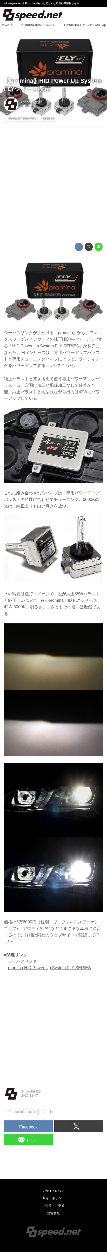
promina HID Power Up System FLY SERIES (49, 968)
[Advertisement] (53, 185)
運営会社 (53, 1213)
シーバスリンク (22, 961)
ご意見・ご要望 (53, 1206)
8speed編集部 (31, 102)
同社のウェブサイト (56, 935)
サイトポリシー (53, 1198)
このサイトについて (53, 1191)
